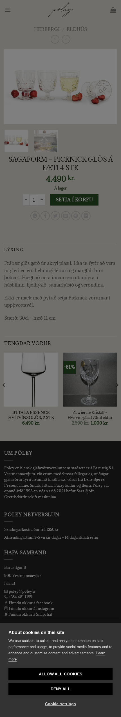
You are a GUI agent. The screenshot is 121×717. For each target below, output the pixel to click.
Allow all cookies (60, 674)
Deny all (61, 689)
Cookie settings (60, 704)
